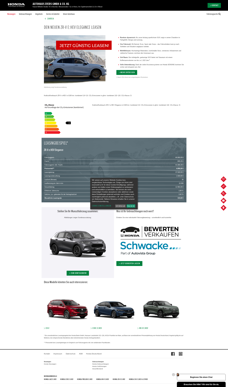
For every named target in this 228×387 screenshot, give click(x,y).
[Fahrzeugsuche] (225, 194)
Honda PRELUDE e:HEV (84, 379)
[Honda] (16, 5)
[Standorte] (225, 208)
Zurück (50, 19)
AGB (81, 354)
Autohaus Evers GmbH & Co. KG (51, 3)
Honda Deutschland (94, 354)
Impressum (57, 354)
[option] (67, 311)
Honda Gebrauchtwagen (100, 364)
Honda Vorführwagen (99, 366)
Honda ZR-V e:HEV (119, 379)
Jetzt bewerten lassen (130, 263)
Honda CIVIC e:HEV (66, 379)
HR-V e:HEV (143, 328)
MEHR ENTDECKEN (127, 72)
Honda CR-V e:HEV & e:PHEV (138, 379)
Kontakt (47, 354)
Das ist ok (131, 206)
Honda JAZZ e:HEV (50, 379)
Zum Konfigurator (79, 273)
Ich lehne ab (120, 206)
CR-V (47, 328)
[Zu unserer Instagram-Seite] (180, 352)
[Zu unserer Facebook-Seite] (173, 352)
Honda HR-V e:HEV (102, 379)
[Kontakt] (225, 201)
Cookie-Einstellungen (101, 206)
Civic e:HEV (97, 328)
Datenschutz (71, 354)
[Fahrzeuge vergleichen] (225, 186)
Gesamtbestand (97, 369)
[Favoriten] (225, 179)
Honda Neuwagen (50, 364)
